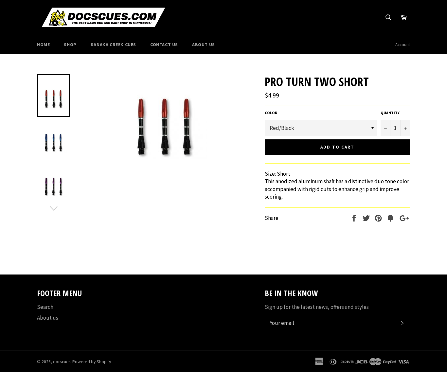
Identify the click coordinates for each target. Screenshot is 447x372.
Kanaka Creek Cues (113, 44)
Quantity (390, 112)
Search (45, 306)
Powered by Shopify (91, 361)
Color (271, 112)
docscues (61, 361)
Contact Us (164, 44)
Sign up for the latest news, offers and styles (317, 306)
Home (43, 44)
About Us (203, 44)
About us (47, 317)
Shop (70, 44)
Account (402, 44)
